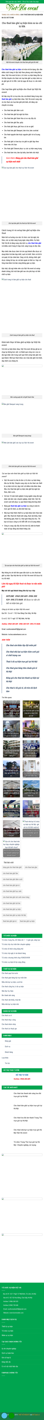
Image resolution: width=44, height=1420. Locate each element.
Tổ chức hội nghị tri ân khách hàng (14, 953)
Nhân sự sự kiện (7, 1335)
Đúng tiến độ (6, 1362)
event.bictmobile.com (16, 1313)
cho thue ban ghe (31, 867)
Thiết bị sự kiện (7, 1326)
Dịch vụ (7, 1046)
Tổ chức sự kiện (7, 1331)
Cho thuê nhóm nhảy (9, 1024)
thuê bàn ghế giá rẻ (9, 921)
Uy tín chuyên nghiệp (9, 1349)
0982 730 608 (14, 1305)
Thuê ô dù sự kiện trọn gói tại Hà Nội (21, 661)
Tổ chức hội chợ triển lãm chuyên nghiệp (16, 944)
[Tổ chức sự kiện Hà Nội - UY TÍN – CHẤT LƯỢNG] (22, 7)
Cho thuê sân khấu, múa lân (11, 1000)
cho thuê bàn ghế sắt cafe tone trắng (16, 897)
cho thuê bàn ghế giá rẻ (11, 885)
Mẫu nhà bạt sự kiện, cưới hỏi (12, 982)
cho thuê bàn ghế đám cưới (12, 879)
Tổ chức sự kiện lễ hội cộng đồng (13, 962)
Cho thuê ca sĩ (7, 1015)
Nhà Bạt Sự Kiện (7, 991)
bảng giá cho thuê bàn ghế (12, 867)
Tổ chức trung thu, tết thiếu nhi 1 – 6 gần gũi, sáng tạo (21, 940)
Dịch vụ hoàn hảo (8, 1353)
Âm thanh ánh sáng (8, 995)
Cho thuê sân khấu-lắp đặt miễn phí (21, 645)
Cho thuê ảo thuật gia (9, 1029)
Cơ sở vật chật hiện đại (10, 1366)
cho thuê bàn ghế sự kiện (12, 909)
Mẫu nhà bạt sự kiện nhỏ (10, 1004)
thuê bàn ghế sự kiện (27, 921)
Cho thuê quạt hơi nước (10, 973)
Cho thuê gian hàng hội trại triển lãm (14, 978)
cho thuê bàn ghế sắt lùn (11, 903)
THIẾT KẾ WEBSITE (24, 1415)
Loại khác (5, 1058)
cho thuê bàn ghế (34, 243)
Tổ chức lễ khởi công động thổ (12, 949)
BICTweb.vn (36, 1415)
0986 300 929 (14, 1301)
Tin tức (7, 1063)
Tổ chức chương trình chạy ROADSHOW (16, 958)
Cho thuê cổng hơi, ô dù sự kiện (13, 986)
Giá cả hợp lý (6, 1357)
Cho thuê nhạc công (9, 1020)
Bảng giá (8, 1041)
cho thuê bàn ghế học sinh (12, 891)
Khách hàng (15, 15)
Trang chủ (5, 15)
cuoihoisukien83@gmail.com (17, 1309)
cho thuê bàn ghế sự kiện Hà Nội (14, 915)
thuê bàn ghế (7, 99)
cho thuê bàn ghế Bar (10, 873)
